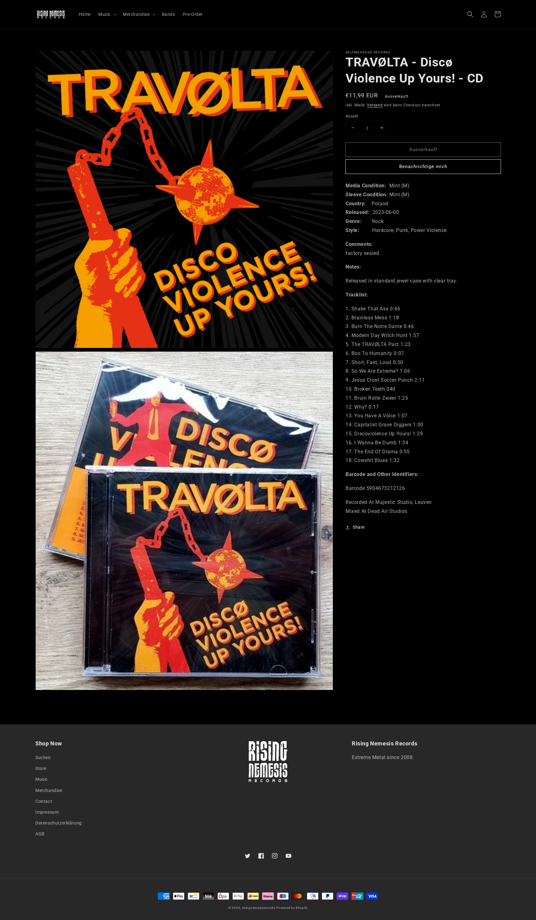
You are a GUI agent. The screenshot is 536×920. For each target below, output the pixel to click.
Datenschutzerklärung (58, 822)
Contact (43, 801)
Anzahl (352, 115)
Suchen (43, 757)
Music (41, 779)
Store (41, 768)
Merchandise (48, 790)
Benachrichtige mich (423, 166)
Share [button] (359, 527)
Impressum (47, 812)
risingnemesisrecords (258, 907)
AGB (40, 833)
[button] (470, 14)
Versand (374, 105)
